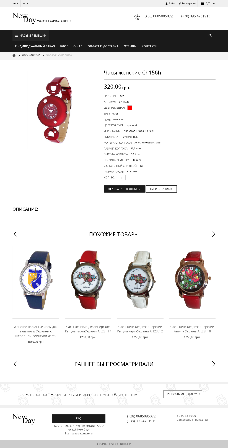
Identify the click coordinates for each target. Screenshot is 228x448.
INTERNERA (125, 443)
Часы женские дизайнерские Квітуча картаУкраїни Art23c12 (140, 329)
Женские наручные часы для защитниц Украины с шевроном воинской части (36, 331)
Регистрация (189, 3)
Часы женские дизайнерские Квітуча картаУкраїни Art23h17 (88, 329)
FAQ (78, 418)
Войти (172, 3)
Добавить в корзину (126, 189)
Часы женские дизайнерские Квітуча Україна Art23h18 (192, 329)
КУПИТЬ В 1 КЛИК (161, 189)
